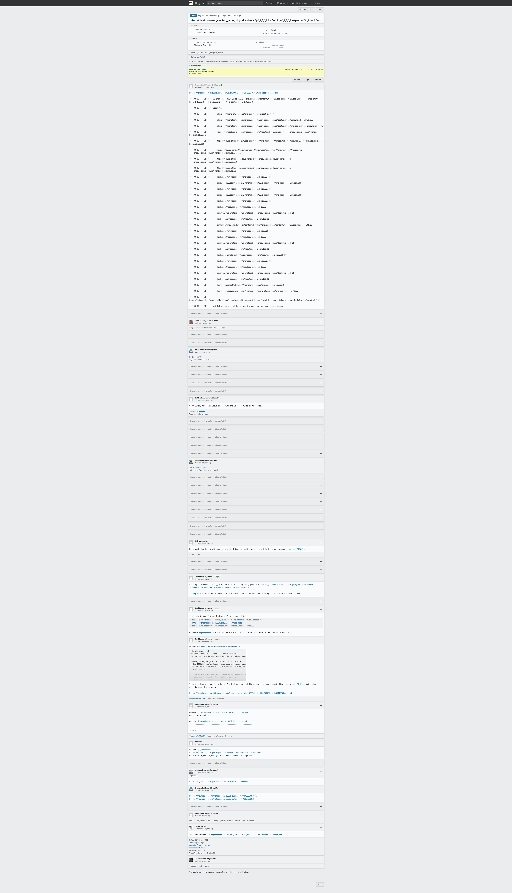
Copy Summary (305, 9)
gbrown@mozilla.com (209, 750)
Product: (198, 30)
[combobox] (235, 3)
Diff (308, 69)
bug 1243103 (198, 594)
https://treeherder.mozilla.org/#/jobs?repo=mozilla (218, 623)
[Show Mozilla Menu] (191, 3)
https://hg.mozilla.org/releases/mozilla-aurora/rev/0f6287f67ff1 (223, 796)
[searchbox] (235, 3)
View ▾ (320, 9)
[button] (318, 3)
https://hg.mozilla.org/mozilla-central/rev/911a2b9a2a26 (218, 781)
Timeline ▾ (318, 80)
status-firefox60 (195, 845)
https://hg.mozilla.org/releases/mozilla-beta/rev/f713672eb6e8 (221, 799)
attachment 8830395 (210, 712)
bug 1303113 (205, 632)
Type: (267, 30)
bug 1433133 (216, 834)
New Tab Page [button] (209, 32)
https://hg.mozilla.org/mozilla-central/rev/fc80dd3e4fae (252, 834)
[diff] (235, 712)
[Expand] (321, 313)
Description (199, 87)
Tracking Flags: (262, 42)
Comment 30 (199, 744)
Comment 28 (199, 641)
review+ (294, 69)
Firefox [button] (206, 30)
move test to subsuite (197, 69)
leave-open (201, 468)
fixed (281, 48)
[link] (217, 665)
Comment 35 (199, 829)
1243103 (202, 411)
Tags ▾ (308, 80)
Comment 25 (199, 579)
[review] (243, 712)
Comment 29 (199, 707)
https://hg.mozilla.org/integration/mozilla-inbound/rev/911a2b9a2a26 (225, 753)
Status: (199, 42)
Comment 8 (199, 400)
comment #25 (238, 616)
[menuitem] (270, 3)
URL (202, 57)
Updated (198, 323)
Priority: (266, 33)
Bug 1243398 (203, 16)
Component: (197, 32)
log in (201, 872)
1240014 (198, 357)
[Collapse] (321, 86)
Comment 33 (199, 790)
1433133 (202, 848)
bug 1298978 (299, 549)
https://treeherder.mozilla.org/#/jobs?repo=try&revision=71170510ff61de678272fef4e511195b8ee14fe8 (240, 693)
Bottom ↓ (298, 80)
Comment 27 (199, 611)
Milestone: (197, 45)
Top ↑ (320, 884)
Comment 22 (199, 544)
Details (302, 69)
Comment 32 (199, 773)
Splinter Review (317, 69)
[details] (226, 712)
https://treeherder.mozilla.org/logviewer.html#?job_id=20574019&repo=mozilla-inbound (233, 93)
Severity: (277, 33)
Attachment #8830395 (197, 699)
